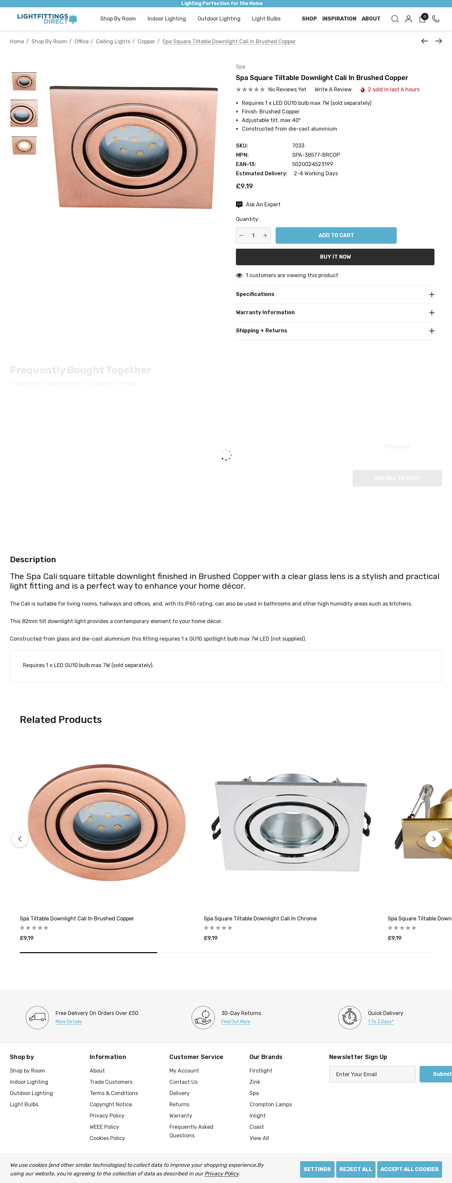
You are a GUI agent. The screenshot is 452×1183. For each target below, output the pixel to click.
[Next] (437, 41)
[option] (82, 1017)
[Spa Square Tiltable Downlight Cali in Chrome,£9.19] (291, 822)
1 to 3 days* (381, 1022)
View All (259, 1138)
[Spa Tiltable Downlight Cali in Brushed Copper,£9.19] (107, 822)
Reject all (355, 1169)
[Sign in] (408, 19)
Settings (317, 1169)
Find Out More (235, 1022)
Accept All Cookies (410, 1169)
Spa (240, 66)
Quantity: (247, 219)
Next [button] (434, 839)
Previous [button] (20, 839)
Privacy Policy (221, 1173)
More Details (69, 1022)
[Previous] (426, 41)
